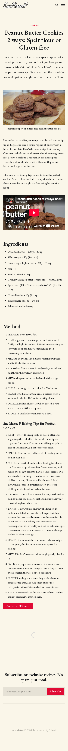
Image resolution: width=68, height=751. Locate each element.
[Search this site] (56, 5)
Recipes (34, 25)
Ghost (52, 730)
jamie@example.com (34, 691)
